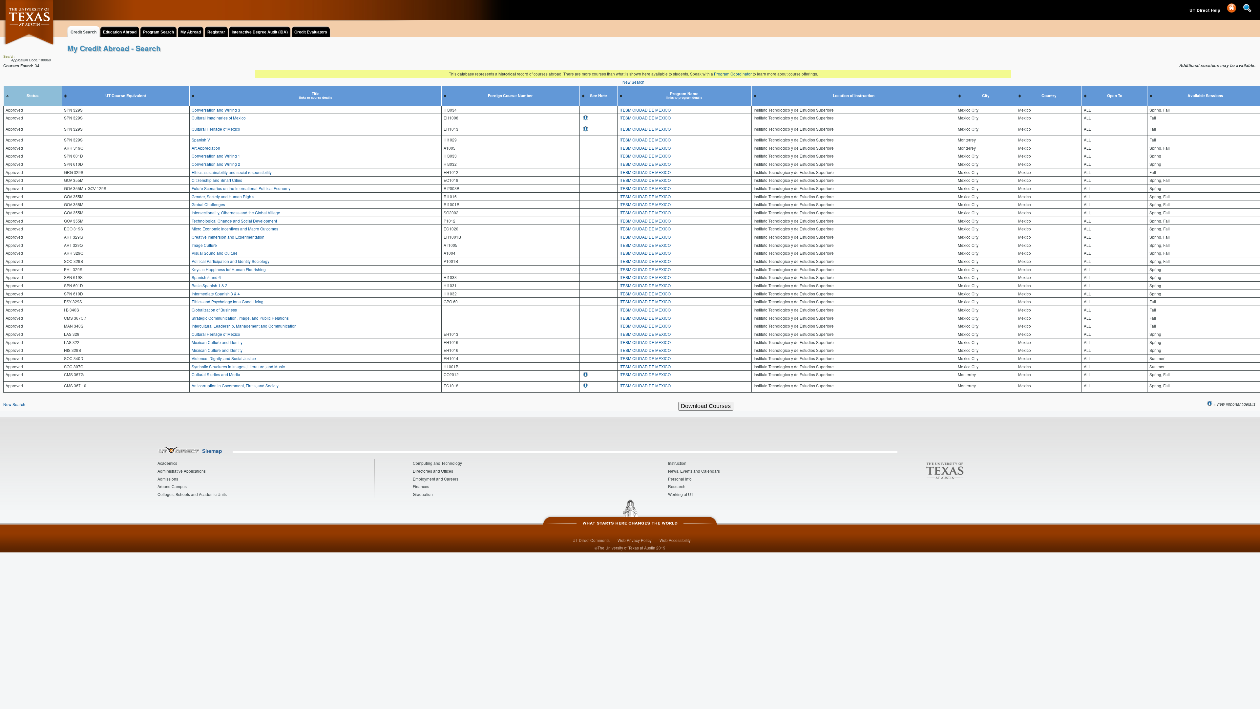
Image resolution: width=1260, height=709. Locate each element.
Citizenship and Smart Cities (217, 180)
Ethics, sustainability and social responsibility (232, 172)
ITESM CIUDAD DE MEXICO (645, 110)
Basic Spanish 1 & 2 (209, 285)
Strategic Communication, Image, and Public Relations (240, 318)
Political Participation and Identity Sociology (230, 261)
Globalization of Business (214, 309)
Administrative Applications (182, 471)
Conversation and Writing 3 (216, 110)
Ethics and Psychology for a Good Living (227, 301)
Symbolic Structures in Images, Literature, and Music (238, 366)
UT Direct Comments (591, 540)
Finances (421, 486)
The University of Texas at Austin (626, 547)
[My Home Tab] (1232, 10)
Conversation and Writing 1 (216, 156)
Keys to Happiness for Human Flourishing (229, 269)
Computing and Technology (437, 463)
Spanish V (201, 139)
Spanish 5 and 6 (206, 277)
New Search (633, 82)
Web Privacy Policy (635, 540)
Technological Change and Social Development (234, 221)
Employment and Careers (435, 479)
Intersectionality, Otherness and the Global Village (236, 212)
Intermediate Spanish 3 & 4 (216, 293)
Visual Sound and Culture (215, 253)
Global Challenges (208, 204)
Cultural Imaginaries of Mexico (219, 117)
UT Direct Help (1205, 10)
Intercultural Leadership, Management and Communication (244, 326)
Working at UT (680, 494)
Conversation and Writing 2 (216, 164)
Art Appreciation (206, 148)
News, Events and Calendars (694, 471)
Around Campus (172, 486)
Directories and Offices (433, 471)
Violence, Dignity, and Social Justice (224, 358)
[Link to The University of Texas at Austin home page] (944, 471)
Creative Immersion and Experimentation (228, 237)
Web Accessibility (675, 540)
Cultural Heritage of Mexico (216, 129)
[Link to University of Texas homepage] (29, 26)
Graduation (423, 494)
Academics (167, 463)
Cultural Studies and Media (216, 374)
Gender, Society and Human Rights (223, 196)
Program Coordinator (733, 73)
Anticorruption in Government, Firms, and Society (235, 385)
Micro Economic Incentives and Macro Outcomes (235, 228)
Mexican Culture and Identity (217, 342)
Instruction (677, 463)
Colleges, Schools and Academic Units (192, 494)
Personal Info (680, 479)
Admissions (168, 479)
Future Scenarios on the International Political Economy (241, 188)
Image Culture (204, 245)
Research (676, 486)
